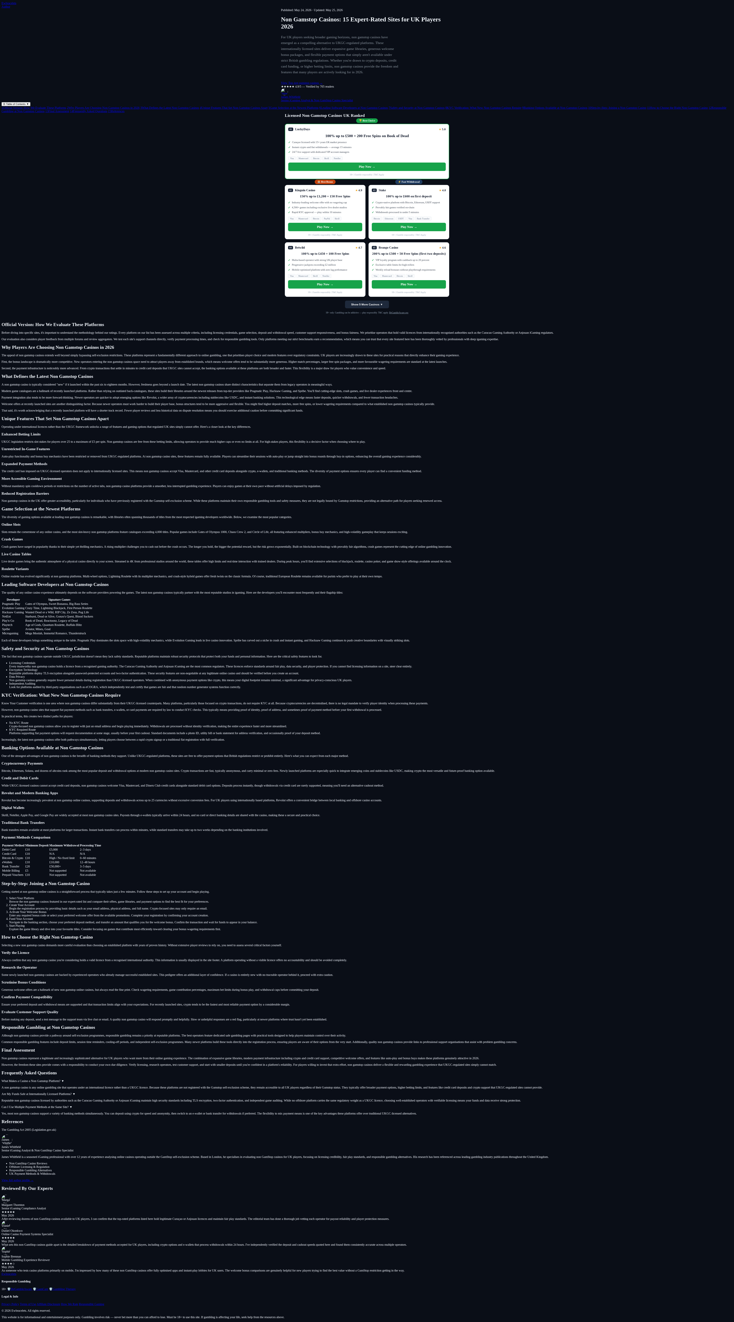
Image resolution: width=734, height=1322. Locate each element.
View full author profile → (18, 1180)
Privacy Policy (10, 1304)
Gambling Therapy (62, 1289)
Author (6, 6)
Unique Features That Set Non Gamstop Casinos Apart (234, 107)
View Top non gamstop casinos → (302, 83)
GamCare (40, 1289)
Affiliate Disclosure (48, 1304)
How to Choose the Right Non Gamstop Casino (677, 107)
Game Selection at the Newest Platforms (293, 107)
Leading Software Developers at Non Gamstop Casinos (353, 107)
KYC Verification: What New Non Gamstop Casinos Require (483, 107)
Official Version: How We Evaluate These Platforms (34, 107)
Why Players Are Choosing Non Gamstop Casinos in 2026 (103, 107)
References (116, 111)
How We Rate (69, 1304)
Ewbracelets (9, 3)
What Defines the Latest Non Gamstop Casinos (169, 107)
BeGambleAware (19, 1289)
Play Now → (367, 166)
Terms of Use (28, 1304)
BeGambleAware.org (398, 312)
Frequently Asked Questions (88, 111)
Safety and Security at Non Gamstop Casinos (417, 107)
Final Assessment (57, 111)
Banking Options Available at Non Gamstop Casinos (554, 107)
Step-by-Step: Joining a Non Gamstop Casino (617, 107)
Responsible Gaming (91, 1304)
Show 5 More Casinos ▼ (367, 304)
